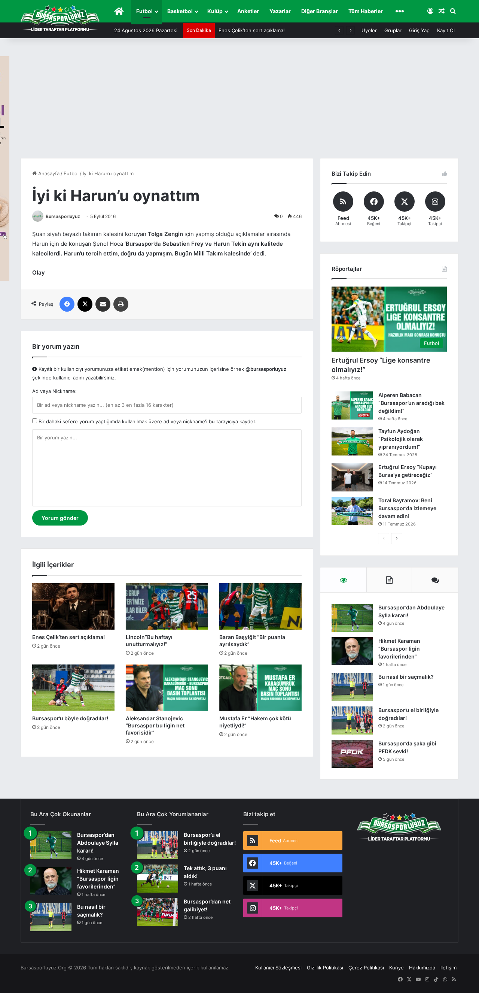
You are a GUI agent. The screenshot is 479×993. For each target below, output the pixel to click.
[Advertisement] (239, 101)
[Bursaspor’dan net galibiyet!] (157, 912)
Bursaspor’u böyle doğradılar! (70, 718)
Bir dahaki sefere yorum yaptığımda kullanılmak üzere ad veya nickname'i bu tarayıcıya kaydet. (147, 421)
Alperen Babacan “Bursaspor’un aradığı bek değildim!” (411, 403)
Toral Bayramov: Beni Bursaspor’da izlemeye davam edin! (407, 508)
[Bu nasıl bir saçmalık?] (352, 687)
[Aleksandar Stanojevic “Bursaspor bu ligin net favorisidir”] (167, 687)
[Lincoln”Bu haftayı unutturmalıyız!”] (167, 606)
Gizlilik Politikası (325, 968)
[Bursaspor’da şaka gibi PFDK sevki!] (352, 754)
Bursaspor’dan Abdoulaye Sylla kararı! (97, 843)
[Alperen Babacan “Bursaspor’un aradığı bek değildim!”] (352, 405)
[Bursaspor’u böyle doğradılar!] (73, 687)
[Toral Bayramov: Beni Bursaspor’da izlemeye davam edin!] (352, 511)
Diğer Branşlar (319, 11)
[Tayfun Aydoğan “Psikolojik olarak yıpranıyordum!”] (352, 441)
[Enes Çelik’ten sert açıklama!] (73, 606)
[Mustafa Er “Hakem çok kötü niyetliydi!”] (260, 687)
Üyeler (369, 30)
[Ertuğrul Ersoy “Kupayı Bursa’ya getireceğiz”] (352, 477)
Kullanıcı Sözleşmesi (278, 968)
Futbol (144, 11)
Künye (396, 968)
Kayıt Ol (446, 30)
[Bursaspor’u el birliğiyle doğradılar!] (352, 720)
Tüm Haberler (365, 11)
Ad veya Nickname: (54, 391)
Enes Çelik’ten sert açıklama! (252, 30)
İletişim (448, 968)
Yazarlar (280, 11)
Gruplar (393, 30)
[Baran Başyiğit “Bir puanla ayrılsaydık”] (260, 606)
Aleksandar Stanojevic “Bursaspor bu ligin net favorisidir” (155, 725)
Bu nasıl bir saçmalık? (406, 676)
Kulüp (215, 11)
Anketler (248, 11)
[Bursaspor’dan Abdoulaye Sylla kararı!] (352, 618)
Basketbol (180, 11)
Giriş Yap (419, 30)
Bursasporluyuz (63, 216)
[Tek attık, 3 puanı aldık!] (157, 879)
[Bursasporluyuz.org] (60, 18)
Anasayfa (48, 173)
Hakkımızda (422, 968)
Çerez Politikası (366, 968)
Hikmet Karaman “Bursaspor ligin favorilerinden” (399, 649)
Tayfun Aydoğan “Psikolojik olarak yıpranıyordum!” (400, 439)
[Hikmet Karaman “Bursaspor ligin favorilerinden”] (352, 651)
